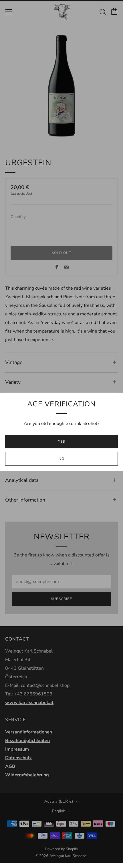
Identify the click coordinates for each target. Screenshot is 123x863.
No (61, 458)
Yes (61, 441)
